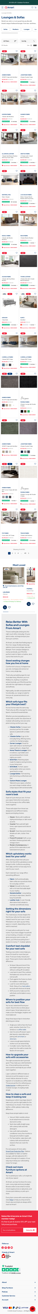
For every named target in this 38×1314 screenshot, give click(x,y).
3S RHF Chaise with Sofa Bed (9, 77)
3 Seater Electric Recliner (26, 238)
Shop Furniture (7, 1288)
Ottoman (5, 594)
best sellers (26, 986)
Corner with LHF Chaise (8, 535)
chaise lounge (10, 1085)
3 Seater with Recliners (8, 116)
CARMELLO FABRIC (7, 357)
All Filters (6, 41)
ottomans (13, 1039)
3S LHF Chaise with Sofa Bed (9, 399)
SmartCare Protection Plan (15, 1151)
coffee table (22, 1030)
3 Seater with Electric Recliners (7, 238)
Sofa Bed (22, 320)
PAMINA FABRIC (25, 402)
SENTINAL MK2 (6, 195)
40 (25, 553)
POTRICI (29, 589)
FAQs (11, 1200)
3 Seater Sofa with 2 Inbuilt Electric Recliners (27, 279)
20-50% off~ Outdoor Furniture (19, 2)
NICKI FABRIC (24, 236)
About (4, 1282)
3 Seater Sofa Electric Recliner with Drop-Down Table (9, 156)
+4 (13, 405)
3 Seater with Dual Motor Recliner (8, 279)
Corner (22, 116)
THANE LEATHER (25, 276)
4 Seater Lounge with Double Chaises (28, 405)
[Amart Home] (9, 7)
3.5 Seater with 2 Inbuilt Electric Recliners (26, 156)
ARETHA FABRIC (25, 154)
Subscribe (29, 1230)
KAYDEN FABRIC (6, 114)
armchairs (21, 1037)
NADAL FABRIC (6, 236)
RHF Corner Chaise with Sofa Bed (9, 490)
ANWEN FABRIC (6, 75)
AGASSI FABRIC (6, 276)
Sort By (24, 41)
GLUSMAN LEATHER (8, 154)
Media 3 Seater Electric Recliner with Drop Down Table (26, 197)
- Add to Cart (5, 607)
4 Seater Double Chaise (26, 77)
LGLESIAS (6, 592)
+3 (13, 452)
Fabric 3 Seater (6, 197)
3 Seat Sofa (5, 320)
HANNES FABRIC (25, 114)
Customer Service (8, 1296)
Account (5, 1300)
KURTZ (22, 317)
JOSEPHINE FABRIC (26, 75)
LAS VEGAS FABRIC (26, 195)
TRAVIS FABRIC (24, 533)
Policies (5, 1292)
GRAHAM (4, 317)
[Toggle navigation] (2, 7)
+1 (13, 365)
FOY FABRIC (5, 533)
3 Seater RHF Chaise (7, 359)
